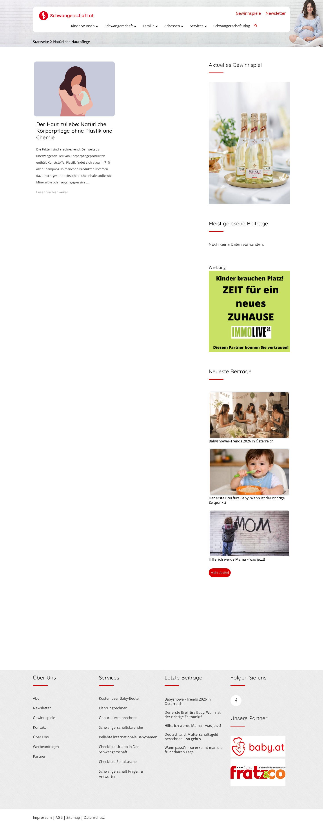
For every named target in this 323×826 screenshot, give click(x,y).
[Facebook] (235, 700)
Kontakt (39, 727)
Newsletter (276, 13)
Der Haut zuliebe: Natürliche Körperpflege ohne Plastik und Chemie (74, 131)
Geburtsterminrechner (118, 717)
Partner (39, 756)
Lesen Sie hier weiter (52, 192)
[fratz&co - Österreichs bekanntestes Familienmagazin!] (257, 784)
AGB (59, 817)
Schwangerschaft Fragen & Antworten (121, 774)
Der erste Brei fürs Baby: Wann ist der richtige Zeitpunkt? (247, 500)
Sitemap (73, 817)
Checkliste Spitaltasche (118, 761)
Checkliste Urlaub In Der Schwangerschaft (119, 749)
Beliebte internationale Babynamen (128, 737)
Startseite (41, 41)
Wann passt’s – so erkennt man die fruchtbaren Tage (193, 749)
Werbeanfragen (46, 746)
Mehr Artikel (220, 573)
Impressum (42, 817)
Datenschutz (94, 817)
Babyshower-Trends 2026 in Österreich (241, 441)
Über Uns (41, 737)
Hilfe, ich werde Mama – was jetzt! (237, 559)
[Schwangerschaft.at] (66, 13)
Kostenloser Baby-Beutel (119, 698)
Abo (36, 698)
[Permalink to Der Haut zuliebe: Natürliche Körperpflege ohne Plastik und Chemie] (74, 115)
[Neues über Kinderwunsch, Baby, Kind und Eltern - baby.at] (257, 755)
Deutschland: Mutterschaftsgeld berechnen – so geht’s (191, 736)
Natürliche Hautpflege (71, 41)
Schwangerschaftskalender (121, 727)
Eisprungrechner (113, 708)
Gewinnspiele (248, 13)
